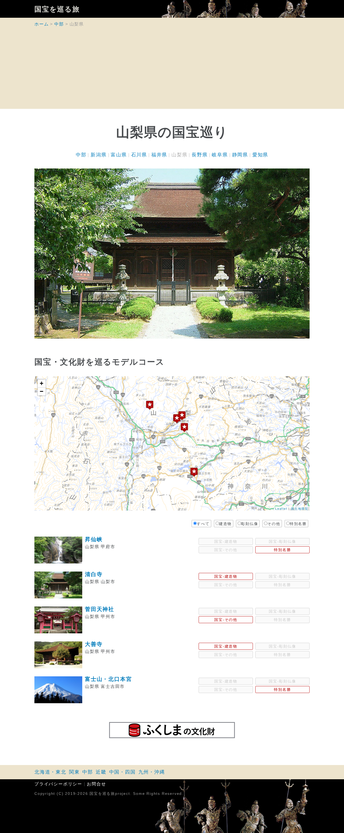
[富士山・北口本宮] (194, 472)
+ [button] (42, 383)
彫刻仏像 (249, 524)
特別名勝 (298, 524)
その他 (273, 524)
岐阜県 (220, 154)
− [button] (42, 391)
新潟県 (98, 154)
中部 (59, 24)
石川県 (139, 154)
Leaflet (281, 508)
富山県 (119, 154)
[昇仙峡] (149, 405)
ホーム (41, 24)
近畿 (101, 772)
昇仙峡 (93, 539)
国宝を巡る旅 (57, 8)
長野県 (199, 154)
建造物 (225, 524)
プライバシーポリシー (58, 784)
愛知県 (260, 154)
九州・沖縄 (151, 772)
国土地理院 (299, 508)
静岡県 (240, 154)
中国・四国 (122, 772)
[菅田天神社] (182, 416)
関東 (74, 772)
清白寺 (93, 574)
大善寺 (93, 644)
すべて (203, 524)
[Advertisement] (172, 71)
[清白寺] (177, 418)
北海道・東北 (50, 772)
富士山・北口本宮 (108, 679)
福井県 (159, 154)
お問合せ (96, 784)
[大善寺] (184, 427)
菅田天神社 (99, 609)
